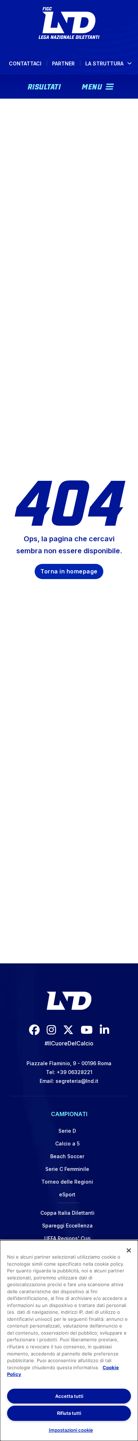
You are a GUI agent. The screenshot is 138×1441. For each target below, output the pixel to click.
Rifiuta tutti (69, 1413)
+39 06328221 (74, 1072)
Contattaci (25, 63)
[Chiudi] (129, 1250)
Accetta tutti (69, 1396)
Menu (92, 86)
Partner (63, 63)
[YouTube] (86, 1030)
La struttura (104, 63)
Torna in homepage (69, 571)
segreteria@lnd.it (77, 1081)
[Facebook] (34, 1030)
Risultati (44, 86)
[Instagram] (51, 1030)
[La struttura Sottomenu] (129, 63)
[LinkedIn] (104, 1030)
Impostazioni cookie (71, 1430)
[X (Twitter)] (68, 1030)
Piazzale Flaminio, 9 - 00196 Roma (69, 1063)
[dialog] (69, 1340)
